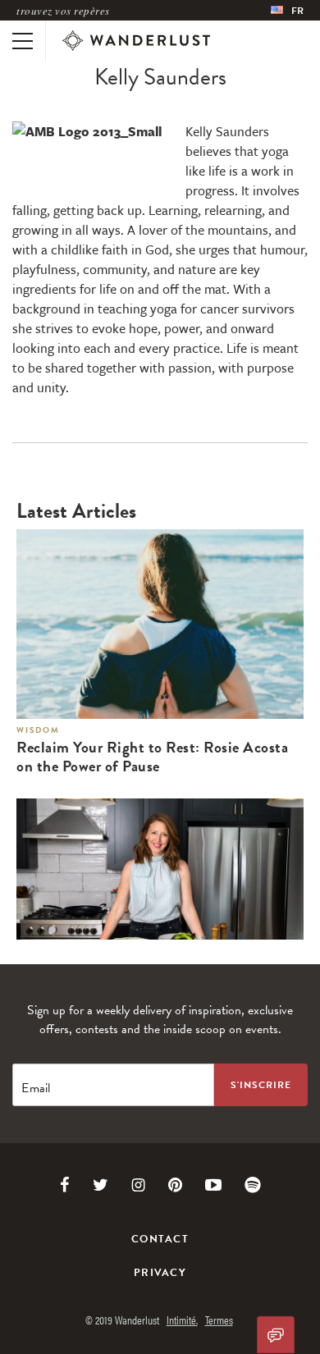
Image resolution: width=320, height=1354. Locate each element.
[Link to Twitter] (100, 1185)
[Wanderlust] (136, 41)
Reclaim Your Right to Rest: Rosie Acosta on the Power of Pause (152, 757)
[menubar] (287, 10)
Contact (160, 1239)
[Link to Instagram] (138, 1185)
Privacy (160, 1273)
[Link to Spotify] (253, 1185)
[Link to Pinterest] (175, 1185)
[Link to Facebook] (65, 1185)
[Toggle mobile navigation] (22, 41)
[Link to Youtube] (213, 1185)
